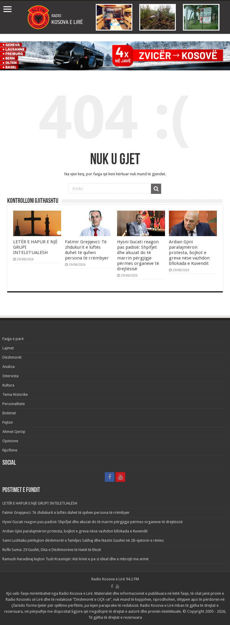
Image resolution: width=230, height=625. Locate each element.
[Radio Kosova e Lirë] (115, 17)
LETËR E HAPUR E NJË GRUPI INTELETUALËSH (39, 503)
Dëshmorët (12, 357)
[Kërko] (156, 189)
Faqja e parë (13, 338)
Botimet (9, 413)
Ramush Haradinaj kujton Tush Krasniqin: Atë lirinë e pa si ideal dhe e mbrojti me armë (75, 559)
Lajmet (8, 348)
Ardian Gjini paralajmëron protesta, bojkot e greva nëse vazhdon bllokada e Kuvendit (189, 252)
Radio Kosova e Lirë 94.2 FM (115, 579)
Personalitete (13, 403)
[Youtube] (120, 477)
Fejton (7, 422)
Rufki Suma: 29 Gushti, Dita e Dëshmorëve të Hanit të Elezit (51, 549)
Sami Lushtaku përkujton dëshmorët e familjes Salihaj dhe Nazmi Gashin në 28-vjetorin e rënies (83, 540)
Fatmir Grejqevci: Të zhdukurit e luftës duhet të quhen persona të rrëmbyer (87, 250)
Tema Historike (15, 394)
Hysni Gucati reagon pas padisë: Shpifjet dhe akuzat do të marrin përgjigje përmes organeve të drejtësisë (138, 255)
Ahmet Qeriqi (13, 431)
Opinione (10, 441)
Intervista (10, 376)
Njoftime (9, 450)
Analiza (8, 366)
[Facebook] (109, 477)
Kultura (8, 385)
